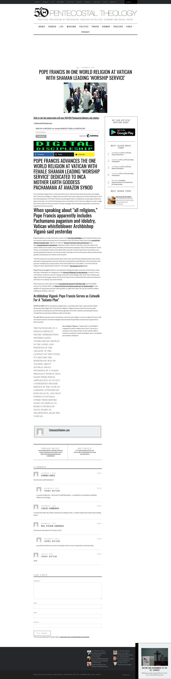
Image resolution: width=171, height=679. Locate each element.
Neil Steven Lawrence (52, 526)
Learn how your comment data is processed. (74, 637)
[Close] (137, 646)
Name (35, 603)
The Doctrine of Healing (124, 664)
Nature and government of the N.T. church (154, 669)
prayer (95, 26)
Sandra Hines (48, 475)
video (129, 26)
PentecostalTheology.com (43, 123)
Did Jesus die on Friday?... (124, 197)
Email (35, 612)
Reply (99, 473)
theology (118, 26)
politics (84, 26)
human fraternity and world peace (76, 243)
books (42, 26)
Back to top (126, 674)
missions (71, 26)
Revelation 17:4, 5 (76, 266)
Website (36, 622)
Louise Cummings (50, 508)
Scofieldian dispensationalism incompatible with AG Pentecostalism (122, 182)
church (52, 26)
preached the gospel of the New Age (72, 284)
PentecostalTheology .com (59, 429)
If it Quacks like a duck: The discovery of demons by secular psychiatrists (85, 451)
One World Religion (75, 238)
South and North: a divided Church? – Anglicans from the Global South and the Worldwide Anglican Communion (50, 452)
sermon (106, 26)
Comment (37, 581)
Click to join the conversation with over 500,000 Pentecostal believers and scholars (66, 117)
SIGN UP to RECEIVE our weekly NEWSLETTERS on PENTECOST (60, 128)
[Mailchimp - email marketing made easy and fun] (89, 137)
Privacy (86, 32)
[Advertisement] (85, 50)
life (62, 26)
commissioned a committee (47, 245)
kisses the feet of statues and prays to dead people (74, 286)
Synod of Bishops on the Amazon (75, 272)
